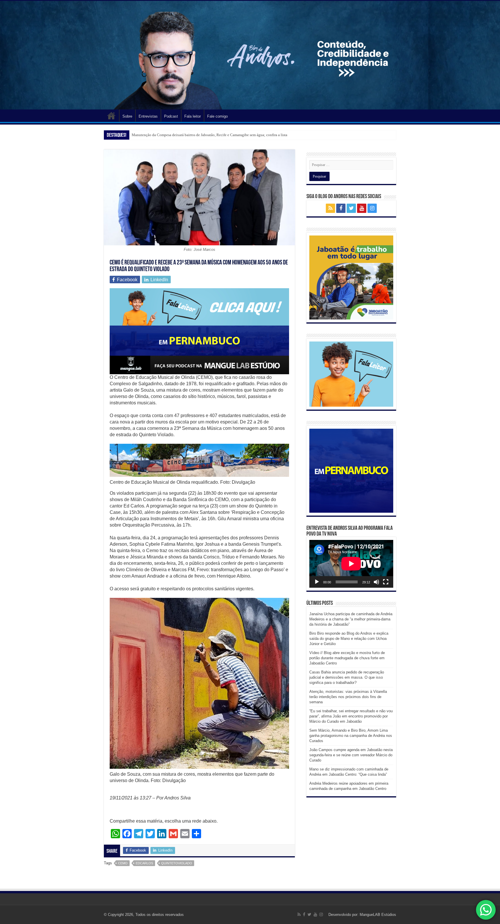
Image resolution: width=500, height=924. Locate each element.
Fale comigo (217, 116)
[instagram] (372, 208)
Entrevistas (148, 116)
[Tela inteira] (386, 582)
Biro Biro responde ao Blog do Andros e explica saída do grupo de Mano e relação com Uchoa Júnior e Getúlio (348, 638)
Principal (111, 115)
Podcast (171, 116)
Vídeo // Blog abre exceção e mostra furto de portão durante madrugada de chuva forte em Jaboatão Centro (347, 658)
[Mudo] (376, 582)
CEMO (123, 863)
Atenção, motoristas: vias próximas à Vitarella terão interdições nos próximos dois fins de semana (348, 696)
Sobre (127, 116)
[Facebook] (340, 208)
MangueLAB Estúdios (378, 914)
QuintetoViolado (176, 863)
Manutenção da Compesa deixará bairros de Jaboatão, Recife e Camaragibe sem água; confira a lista (209, 135)
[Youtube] (361, 208)
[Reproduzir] (317, 582)
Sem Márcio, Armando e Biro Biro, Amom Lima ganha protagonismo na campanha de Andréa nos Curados (350, 735)
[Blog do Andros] (250, 55)
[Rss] (330, 208)
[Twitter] (351, 208)
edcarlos (144, 863)
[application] (351, 564)
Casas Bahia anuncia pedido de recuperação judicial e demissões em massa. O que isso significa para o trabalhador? (346, 677)
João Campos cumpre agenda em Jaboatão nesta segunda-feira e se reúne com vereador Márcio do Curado (351, 755)
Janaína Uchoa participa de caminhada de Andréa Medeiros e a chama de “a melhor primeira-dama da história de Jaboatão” (350, 619)
